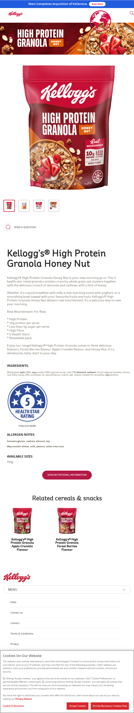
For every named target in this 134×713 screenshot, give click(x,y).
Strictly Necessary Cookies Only (110, 705)
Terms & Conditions (21, 633)
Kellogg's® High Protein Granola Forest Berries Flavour (67, 544)
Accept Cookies (77, 705)
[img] (15, 14)
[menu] (10, 36)
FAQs (13, 602)
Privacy (14, 644)
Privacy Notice (23, 698)
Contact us (16, 612)
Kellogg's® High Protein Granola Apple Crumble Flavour (22, 544)
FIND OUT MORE (27, 426)
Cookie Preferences (13, 705)
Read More (97, 4)
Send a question (25, 227)
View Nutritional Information (67, 475)
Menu (12, 589)
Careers (15, 623)
